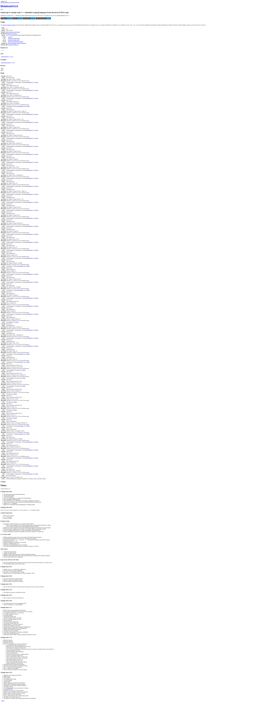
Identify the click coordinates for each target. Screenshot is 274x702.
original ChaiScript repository (9, 25)
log (33, 82)
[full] (2, 9)
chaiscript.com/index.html (14, 38)
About (17, 2)
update (11, 82)
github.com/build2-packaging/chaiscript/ (17, 43)
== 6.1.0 (11, 56)
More (3, 27)
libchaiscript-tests (5, 56)
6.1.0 (15, 6)
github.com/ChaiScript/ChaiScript (15, 41)
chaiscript (10, 37)
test (19, 82)
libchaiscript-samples (5, 62)
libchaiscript (7, 6)
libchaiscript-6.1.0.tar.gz (11, 33)
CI (4, 2)
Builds (2, 2)
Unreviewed (10, 2)
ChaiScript (3, 15)
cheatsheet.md (10, 688)
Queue (14, 2)
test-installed (28, 82)
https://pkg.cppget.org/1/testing (13, 32)
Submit (6, 2)
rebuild (36, 82)
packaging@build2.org (13, 44)
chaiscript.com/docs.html (13, 40)
